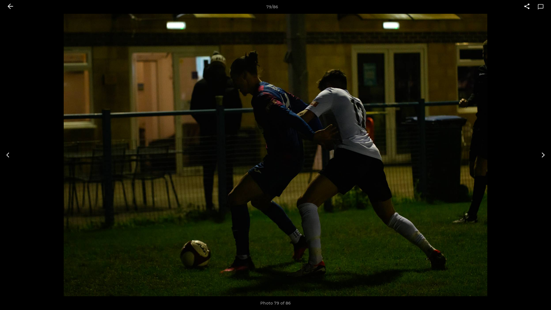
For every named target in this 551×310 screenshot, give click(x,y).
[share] (526, 7)
